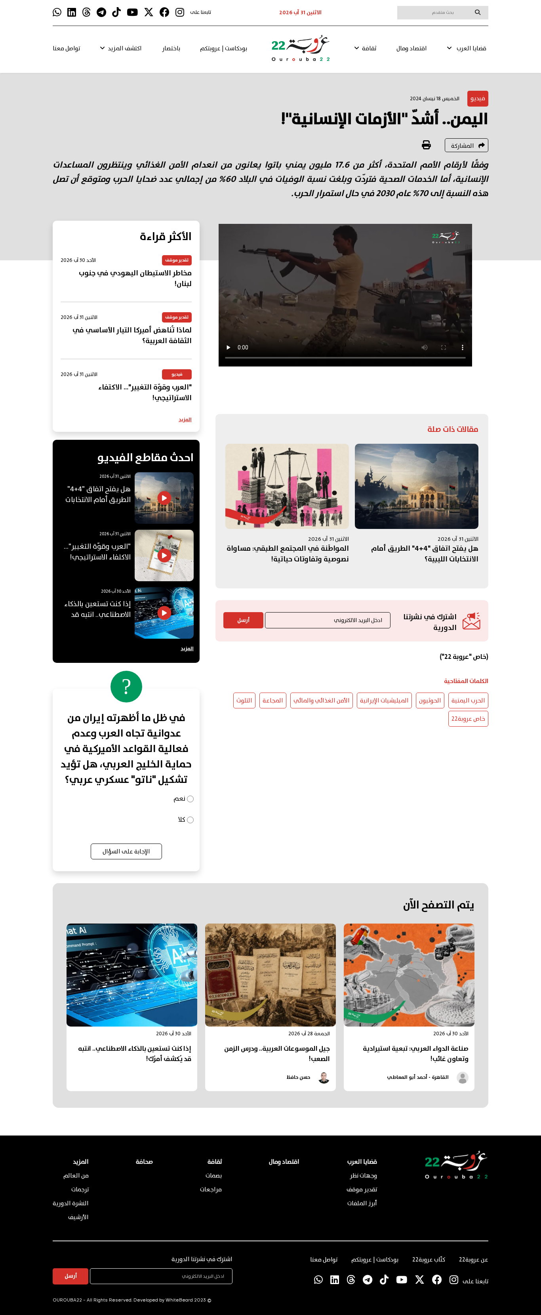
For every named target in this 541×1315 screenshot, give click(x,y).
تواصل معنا (66, 48)
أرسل (243, 620)
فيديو (478, 98)
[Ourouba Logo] (300, 51)
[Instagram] (179, 12)
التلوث (244, 701)
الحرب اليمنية (468, 701)
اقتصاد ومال (411, 48)
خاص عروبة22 (468, 719)
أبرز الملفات (362, 1203)
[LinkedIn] (71, 12)
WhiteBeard (179, 1300)
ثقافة (369, 48)
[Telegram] (101, 12)
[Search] (477, 12)
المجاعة (273, 701)
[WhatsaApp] (57, 12)
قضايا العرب (471, 48)
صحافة (144, 1162)
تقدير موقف (362, 1190)
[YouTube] (132, 12)
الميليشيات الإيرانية (384, 701)
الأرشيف (78, 1217)
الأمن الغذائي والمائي (321, 701)
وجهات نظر (363, 1176)
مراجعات (211, 1190)
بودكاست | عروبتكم (223, 48)
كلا (181, 820)
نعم (179, 799)
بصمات (214, 1176)
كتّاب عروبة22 (428, 1260)
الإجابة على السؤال (126, 852)
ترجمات (80, 1190)
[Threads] (86, 12)
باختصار (171, 48)
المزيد (185, 420)
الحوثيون (430, 701)
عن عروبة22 (473, 1260)
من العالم (76, 1176)
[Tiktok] (116, 12)
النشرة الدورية (71, 1203)
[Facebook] (165, 12)
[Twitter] (149, 12)
